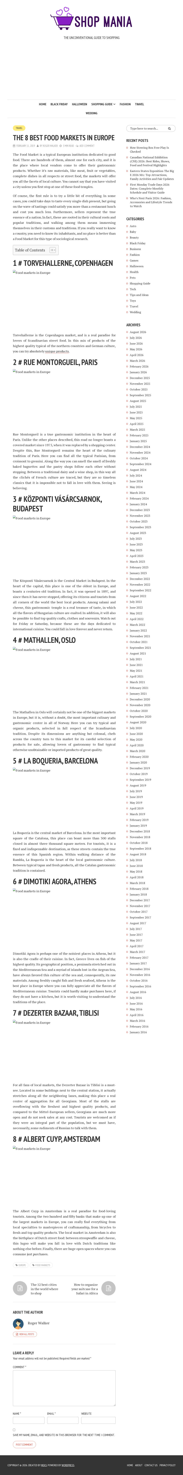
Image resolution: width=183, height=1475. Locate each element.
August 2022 (138, 596)
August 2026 (138, 332)
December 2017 (140, 900)
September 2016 (140, 986)
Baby (133, 232)
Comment (19, 1367)
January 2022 (138, 630)
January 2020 (138, 762)
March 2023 (137, 562)
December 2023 (140, 510)
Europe (22, 1265)
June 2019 (136, 797)
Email (51, 1414)
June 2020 (136, 734)
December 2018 (140, 831)
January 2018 (138, 894)
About (139, 1465)
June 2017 (136, 935)
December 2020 (140, 699)
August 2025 (138, 401)
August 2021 (138, 653)
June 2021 (136, 665)
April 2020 (137, 745)
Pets (132, 278)
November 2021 (140, 636)
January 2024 (138, 504)
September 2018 (140, 848)
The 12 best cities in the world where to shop (44, 1288)
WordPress (68, 1465)
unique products (57, 351)
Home (42, 104)
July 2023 (136, 539)
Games (134, 260)
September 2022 (140, 590)
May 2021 (136, 671)
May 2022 (136, 613)
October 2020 (139, 711)
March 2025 (137, 430)
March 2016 (137, 1021)
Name (17, 1414)
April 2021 (137, 676)
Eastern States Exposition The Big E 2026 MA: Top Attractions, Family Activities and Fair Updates (152, 175)
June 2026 (136, 343)
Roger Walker (50, 145)
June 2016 (136, 1003)
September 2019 (140, 780)
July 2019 (136, 791)
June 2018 (136, 866)
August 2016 (138, 992)
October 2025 (139, 389)
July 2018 (136, 860)
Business (135, 249)
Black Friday (59, 104)
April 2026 (137, 355)
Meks (44, 1465)
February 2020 (139, 757)
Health (134, 272)
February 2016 (139, 1026)
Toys (133, 301)
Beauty (134, 237)
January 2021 (138, 694)
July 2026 (136, 338)
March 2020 (137, 751)
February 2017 (139, 958)
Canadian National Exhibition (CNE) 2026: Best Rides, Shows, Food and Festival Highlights (150, 161)
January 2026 (138, 372)
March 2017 (137, 952)
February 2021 (139, 688)
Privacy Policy (167, 1465)
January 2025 (138, 441)
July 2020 (136, 728)
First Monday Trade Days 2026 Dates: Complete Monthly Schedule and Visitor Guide (149, 188)
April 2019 (137, 808)
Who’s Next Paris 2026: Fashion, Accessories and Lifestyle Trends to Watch (151, 202)
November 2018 (140, 837)
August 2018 (138, 854)
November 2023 (140, 516)
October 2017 (139, 912)
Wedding (91, 113)
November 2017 (140, 906)
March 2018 (137, 883)
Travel (139, 104)
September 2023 (140, 527)
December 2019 (140, 768)
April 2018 (137, 877)
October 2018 (139, 843)
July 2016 (136, 998)
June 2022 (136, 607)
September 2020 (140, 716)
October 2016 (139, 980)
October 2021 (139, 642)
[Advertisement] (91, 73)
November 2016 (140, 975)
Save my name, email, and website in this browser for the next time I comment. (64, 1435)
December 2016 (140, 969)
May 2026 (136, 349)
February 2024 (139, 498)
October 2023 (139, 521)
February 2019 (139, 820)
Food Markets (42, 1265)
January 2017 (138, 963)
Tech (133, 289)
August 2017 (138, 923)
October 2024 (139, 458)
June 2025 (136, 412)
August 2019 (138, 785)
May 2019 (136, 803)
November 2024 (140, 452)
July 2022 (136, 602)
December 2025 (140, 378)
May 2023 (136, 550)
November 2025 (140, 384)
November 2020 (140, 705)
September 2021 (140, 648)
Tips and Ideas (139, 295)
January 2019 (138, 826)
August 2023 (138, 533)
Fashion (125, 104)
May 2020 (136, 739)
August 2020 (138, 722)
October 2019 (139, 774)
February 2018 (139, 889)
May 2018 (136, 871)
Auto (133, 226)
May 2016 (136, 1009)
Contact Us (151, 1465)
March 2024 (137, 493)
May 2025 (136, 418)
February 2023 (139, 567)
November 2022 (140, 584)
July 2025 (136, 407)
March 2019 (137, 814)
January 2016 (138, 1032)
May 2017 (136, 940)
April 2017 (137, 946)
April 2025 (137, 424)
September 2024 (140, 464)
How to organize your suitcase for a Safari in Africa (84, 1288)
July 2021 (136, 659)
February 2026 (139, 366)
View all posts (26, 1334)
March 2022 (137, 625)
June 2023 (136, 544)
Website (86, 1414)
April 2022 (137, 619)
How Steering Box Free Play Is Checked (149, 150)
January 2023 (138, 573)
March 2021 (137, 682)
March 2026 (137, 361)
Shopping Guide (101, 104)
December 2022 (140, 579)
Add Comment (87, 145)
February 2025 (139, 435)
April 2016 (137, 1015)
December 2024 (140, 447)
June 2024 (136, 481)
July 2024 (136, 475)
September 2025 (140, 395)
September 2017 (140, 917)
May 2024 (136, 487)
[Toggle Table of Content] (51, 250)
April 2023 (137, 556)
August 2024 (138, 470)
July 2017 (136, 929)
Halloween (79, 104)
